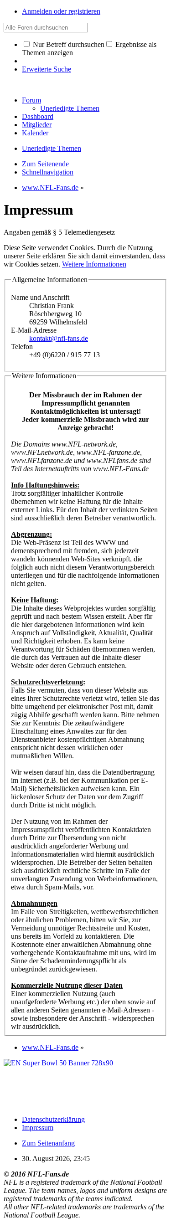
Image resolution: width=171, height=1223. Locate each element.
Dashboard (37, 116)
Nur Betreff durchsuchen (67, 44)
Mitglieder (37, 124)
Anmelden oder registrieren (61, 11)
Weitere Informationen (94, 264)
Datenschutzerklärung (53, 1119)
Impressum (37, 1127)
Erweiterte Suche (46, 69)
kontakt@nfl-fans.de (58, 338)
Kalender (35, 133)
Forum (31, 100)
